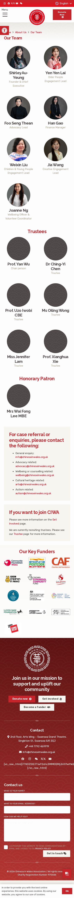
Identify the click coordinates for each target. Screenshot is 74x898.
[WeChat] (21, 3)
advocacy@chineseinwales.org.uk (34, 466)
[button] (4, 30)
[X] (13, 3)
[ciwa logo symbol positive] (37, 17)
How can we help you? (16, 816)
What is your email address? (19, 803)
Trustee (18, 534)
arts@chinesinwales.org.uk (30, 484)
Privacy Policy (43, 848)
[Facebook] (9, 3)
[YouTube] (17, 3)
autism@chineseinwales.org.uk (33, 493)
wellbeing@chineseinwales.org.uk (34, 475)
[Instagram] (5, 3)
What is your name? (14, 791)
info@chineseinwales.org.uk (31, 457)
